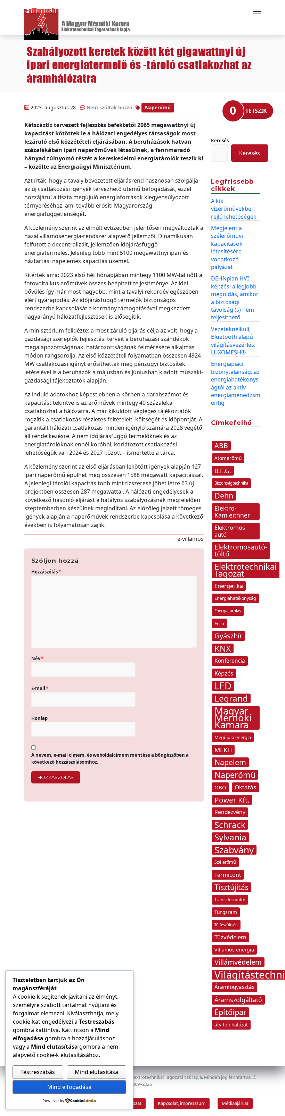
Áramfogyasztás (234, 987)
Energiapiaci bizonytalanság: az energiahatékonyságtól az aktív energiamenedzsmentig (235, 383)
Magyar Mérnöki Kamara (233, 718)
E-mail (39, 688)
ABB (221, 445)
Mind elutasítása (96, 1072)
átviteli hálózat (231, 1024)
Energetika (228, 586)
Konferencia (229, 660)
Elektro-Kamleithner (232, 511)
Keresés (220, 140)
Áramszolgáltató (238, 1000)
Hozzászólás (46, 572)
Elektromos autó (229, 530)
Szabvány (234, 850)
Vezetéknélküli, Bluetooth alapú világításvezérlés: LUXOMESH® (233, 340)
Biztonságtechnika (231, 483)
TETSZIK (256, 111)
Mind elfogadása (69, 1087)
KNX (222, 648)
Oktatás (245, 787)
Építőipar (230, 1012)
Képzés (223, 673)
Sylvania (230, 837)
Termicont (227, 875)
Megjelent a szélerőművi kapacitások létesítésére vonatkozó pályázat (227, 247)
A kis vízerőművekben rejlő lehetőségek (233, 208)
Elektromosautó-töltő (240, 550)
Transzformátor (229, 900)
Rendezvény (229, 812)
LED (222, 686)
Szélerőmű (225, 862)
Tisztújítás (231, 887)
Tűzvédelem (230, 937)
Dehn (223, 496)
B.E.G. (222, 471)
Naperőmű (158, 107)
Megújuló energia (232, 737)
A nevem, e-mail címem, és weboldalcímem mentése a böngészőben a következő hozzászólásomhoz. (110, 758)
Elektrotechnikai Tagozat (245, 570)
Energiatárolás (227, 610)
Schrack (229, 825)
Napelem (230, 762)
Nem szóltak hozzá (109, 107)
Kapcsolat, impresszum (181, 1103)
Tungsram (225, 912)
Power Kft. (232, 800)
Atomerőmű (228, 458)
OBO (220, 787)
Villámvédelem (238, 962)
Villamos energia (234, 949)
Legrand (231, 698)
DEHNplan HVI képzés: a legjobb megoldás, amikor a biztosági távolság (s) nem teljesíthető (235, 298)
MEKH (223, 750)
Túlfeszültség (226, 924)
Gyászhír (228, 635)
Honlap (39, 718)
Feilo (219, 623)
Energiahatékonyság (235, 598)
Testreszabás (38, 1072)
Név (37, 658)
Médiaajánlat (235, 1103)
